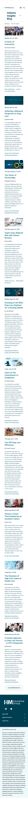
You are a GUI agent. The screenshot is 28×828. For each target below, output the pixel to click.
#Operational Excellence (11, 213)
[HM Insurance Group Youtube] (11, 709)
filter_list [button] (20, 16)
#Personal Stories (10, 89)
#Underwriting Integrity (11, 155)
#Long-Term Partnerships (12, 153)
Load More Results (14, 688)
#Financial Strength (10, 680)
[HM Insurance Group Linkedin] (6, 709)
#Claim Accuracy (9, 281)
